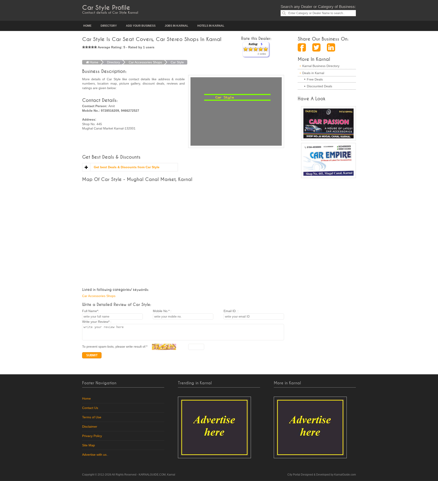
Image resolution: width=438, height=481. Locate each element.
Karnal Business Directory (320, 66)
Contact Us (90, 408)
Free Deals (315, 79)
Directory (109, 25)
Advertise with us (94, 454)
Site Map (88, 445)
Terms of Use (91, 417)
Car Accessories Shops (98, 296)
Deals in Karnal (313, 73)
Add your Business (141, 25)
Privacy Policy (92, 436)
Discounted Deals (319, 86)
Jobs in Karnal (176, 25)
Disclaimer (89, 426)
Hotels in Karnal (210, 25)
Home (87, 25)
